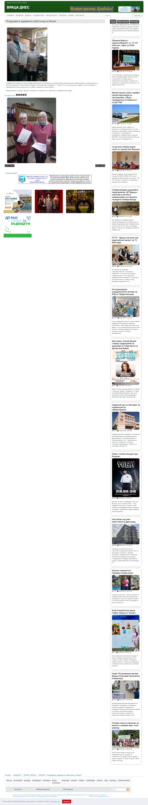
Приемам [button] (66, 801)
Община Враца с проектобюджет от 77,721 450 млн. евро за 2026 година (125, 31)
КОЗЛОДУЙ (17, 781)
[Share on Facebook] (17, 95)
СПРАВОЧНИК (38, 15)
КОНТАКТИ (79, 15)
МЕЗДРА (27, 781)
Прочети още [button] (55, 801)
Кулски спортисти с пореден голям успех (122, 559)
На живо (134, 22)
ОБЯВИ (71, 15)
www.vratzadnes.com (20, 794)
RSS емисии (68, 789)
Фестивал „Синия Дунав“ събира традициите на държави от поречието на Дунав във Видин (125, 332)
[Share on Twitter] (26, 95)
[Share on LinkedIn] (21, 95)
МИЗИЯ (74, 781)
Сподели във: (10, 95)
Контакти (24, 2)
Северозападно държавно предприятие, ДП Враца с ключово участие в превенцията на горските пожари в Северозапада (125, 182)
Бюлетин (18, 789)
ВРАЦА (9, 781)
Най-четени (123, 22)
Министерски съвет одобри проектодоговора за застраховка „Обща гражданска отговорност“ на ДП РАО (126, 85)
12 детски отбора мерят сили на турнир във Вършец (126, 135)
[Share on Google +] (19, 95)
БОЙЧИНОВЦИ (124, 781)
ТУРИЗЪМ (63, 15)
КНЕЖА (100, 781)
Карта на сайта (16, 2)
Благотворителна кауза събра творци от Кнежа (123, 599)
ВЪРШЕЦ (113, 781)
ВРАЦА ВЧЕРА (51, 15)
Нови (113, 22)
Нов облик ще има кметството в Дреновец (124, 507)
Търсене (137, 15)
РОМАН (82, 781)
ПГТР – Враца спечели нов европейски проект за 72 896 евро (125, 227)
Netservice (106, 796)
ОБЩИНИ (19, 15)
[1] (55, 130)
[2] (100, 165)
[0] (10, 165)
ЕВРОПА (28, 15)
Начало (9, 2)
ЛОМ (106, 781)
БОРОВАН (47, 781)
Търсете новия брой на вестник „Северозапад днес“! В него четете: (123, 758)
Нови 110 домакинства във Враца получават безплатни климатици (126, 663)
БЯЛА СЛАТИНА (56, 782)
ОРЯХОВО (65, 781)
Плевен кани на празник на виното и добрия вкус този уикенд (125, 712)
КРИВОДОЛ (36, 781)
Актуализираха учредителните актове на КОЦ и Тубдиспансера (124, 279)
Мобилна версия (43, 789)
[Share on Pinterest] (23, 95)
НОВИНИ (10, 15)
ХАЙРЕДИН (90, 781)
